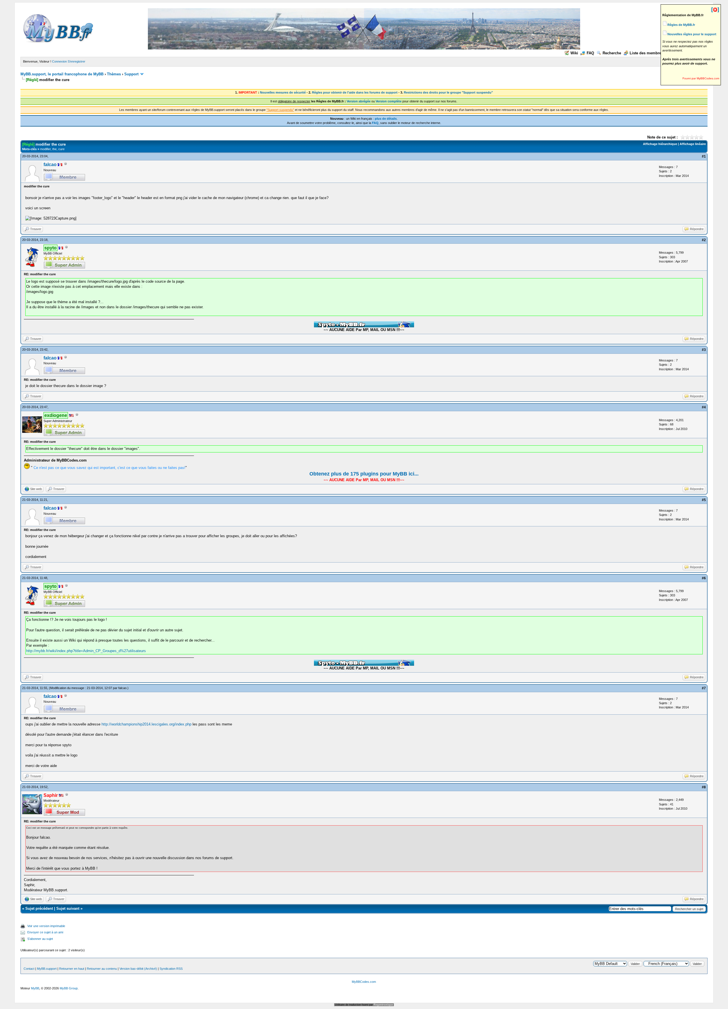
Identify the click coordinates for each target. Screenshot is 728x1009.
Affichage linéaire (693, 144)
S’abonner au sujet (40, 938)
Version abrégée (359, 101)
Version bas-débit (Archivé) (138, 968)
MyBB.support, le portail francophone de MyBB (62, 74)
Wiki (574, 53)
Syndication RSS (171, 968)
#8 (704, 787)
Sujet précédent (39, 908)
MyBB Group (69, 988)
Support (131, 74)
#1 (704, 156)
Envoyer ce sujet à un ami (45, 932)
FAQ (590, 53)
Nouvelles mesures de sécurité (283, 92)
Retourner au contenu (102, 968)
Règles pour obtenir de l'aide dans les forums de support (355, 92)
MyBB (35, 988)
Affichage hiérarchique (660, 144)
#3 (704, 350)
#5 (704, 500)
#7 (704, 688)
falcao (50, 164)
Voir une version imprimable (46, 926)
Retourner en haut (71, 968)
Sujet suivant (67, 908)
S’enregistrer (76, 61)
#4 (704, 407)
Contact (29, 968)
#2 (704, 240)
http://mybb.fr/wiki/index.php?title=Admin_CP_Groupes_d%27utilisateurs (86, 651)
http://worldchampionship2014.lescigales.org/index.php (146, 724)
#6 (704, 578)
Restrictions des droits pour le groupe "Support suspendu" (448, 92)
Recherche (612, 53)
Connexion (59, 61)
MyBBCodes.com (364, 981)
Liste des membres (646, 53)
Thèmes (114, 74)
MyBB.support (47, 968)
